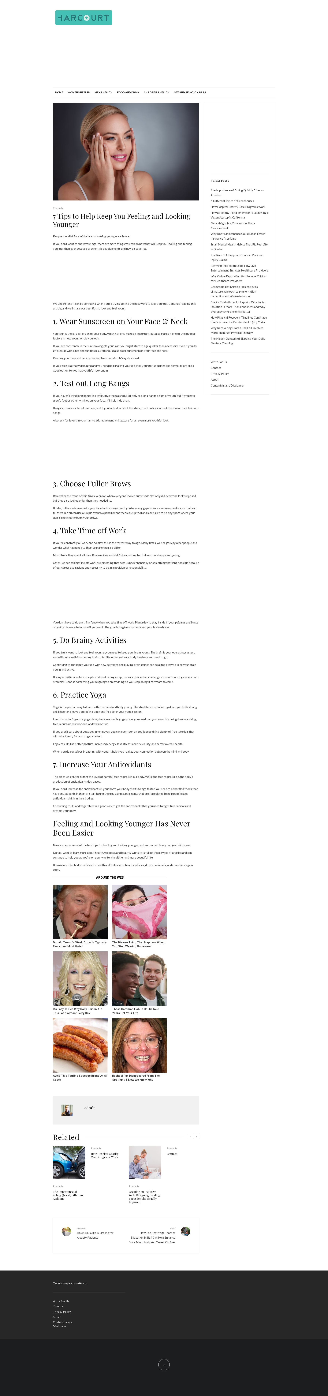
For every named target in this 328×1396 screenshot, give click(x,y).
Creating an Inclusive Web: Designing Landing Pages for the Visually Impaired (144, 1197)
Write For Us (219, 362)
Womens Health (79, 92)
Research (58, 208)
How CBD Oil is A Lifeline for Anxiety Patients (95, 1233)
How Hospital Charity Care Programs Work (104, 1155)
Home (59, 92)
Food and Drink (128, 92)
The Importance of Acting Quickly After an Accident (68, 1195)
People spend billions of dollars (72, 236)
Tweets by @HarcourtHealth (70, 1283)
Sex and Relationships (190, 92)
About (214, 379)
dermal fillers (179, 365)
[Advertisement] (164, 59)
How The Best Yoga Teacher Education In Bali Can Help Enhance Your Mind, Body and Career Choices (152, 1235)
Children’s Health (157, 92)
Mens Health (104, 92)
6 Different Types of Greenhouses (232, 201)
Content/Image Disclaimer (227, 385)
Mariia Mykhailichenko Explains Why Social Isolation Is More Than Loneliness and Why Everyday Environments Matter (238, 306)
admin (90, 1107)
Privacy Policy (220, 373)
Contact (172, 1153)
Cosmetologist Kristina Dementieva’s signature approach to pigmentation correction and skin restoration (234, 291)
